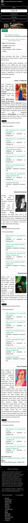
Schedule (17, 34)
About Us (7, 498)
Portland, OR (14, 10)
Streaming (14, 17)
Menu (2, 4)
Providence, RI (14, 14)
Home (14, 7)
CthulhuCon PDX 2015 (12, 182)
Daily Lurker (7, 515)
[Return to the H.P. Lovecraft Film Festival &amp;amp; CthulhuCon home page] (2, 2)
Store (14, 20)
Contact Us (7, 520)
